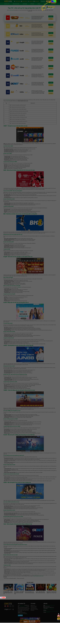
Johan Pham (48, 612)
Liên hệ (27, 614)
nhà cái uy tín (22, 605)
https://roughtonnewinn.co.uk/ (50, 605)
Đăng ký (48, 1)
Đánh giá (50, 35)
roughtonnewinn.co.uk (23, 606)
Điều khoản (23, 614)
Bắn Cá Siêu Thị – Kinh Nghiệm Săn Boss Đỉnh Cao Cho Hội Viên (19, 592)
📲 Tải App (53, 1)
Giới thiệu (19, 614)
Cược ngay (51, 16)
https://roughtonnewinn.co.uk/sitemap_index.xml (50, 611)
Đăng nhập (42, 1)
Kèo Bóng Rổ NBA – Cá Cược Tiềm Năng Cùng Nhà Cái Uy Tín (8, 592)
